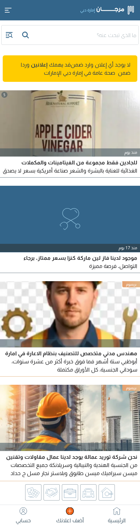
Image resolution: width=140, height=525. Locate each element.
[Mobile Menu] (8, 10)
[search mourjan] (26, 35)
